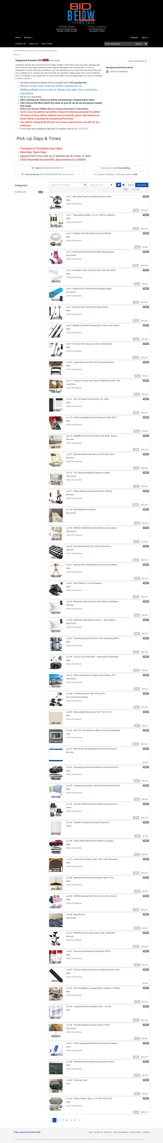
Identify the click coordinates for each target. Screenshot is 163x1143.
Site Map (146, 1132)
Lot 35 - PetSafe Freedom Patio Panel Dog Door (87, 822)
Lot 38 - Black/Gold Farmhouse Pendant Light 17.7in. (90, 877)
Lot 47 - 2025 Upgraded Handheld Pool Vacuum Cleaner (91, 1043)
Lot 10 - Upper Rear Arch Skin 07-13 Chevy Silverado (90, 362)
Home (18, 37)
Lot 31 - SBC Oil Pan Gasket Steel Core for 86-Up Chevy (91, 749)
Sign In (145, 37)
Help (90, 1132)
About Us (33, 43)
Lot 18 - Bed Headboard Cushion (81, 509)
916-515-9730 (81, 128)
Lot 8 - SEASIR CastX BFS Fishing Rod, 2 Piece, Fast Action (93, 325)
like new (70, 439)
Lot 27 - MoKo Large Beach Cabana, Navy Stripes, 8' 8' (91, 675)
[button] (52, 202)
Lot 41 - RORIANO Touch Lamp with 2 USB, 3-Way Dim (90, 933)
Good (68, 807)
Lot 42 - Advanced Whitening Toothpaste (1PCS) (88, 951)
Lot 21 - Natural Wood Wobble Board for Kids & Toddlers (91, 564)
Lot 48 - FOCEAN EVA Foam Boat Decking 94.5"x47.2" (90, 1061)
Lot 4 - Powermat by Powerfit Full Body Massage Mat (90, 252)
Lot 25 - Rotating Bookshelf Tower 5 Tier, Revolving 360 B (92, 638)
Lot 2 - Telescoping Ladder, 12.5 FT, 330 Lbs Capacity (90, 215)
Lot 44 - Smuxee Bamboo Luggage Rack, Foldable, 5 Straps (93, 988)
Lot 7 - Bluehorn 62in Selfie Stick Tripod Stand (87, 307)
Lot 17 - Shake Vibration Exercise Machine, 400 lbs (89, 491)
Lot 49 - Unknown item (76, 1080)
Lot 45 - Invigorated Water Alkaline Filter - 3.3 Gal (88, 1006)
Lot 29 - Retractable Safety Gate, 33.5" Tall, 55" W (88, 712)
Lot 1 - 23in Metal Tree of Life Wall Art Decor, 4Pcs (89, 196)
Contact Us (20, 43)
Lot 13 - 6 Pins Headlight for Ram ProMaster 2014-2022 (91, 417)
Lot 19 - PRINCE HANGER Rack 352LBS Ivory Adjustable (91, 528)
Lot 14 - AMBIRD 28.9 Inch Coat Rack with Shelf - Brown (91, 436)
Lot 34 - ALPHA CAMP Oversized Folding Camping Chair (91, 804)
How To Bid (47, 43)
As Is (68, 1047)
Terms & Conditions (119, 71)
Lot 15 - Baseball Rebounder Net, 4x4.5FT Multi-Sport (90, 454)
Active (131, 185)
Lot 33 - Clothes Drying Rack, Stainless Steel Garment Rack (93, 785)
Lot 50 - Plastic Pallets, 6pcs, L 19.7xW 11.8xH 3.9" (89, 1098)
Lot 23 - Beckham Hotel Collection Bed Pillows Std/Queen (92, 601)
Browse (28, 37)
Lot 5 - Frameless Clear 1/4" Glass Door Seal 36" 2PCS (90, 270)
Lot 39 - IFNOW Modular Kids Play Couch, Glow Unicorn (91, 896)
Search (139, 44)
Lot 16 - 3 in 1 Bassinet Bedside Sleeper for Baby (88, 472)
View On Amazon (74, 203)
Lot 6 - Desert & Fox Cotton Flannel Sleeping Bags (89, 288)
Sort (126, 189)
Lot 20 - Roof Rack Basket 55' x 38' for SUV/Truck (88, 546)
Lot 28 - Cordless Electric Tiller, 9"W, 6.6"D (85, 693)
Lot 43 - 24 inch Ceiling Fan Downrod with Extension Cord (92, 969)
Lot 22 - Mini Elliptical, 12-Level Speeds (84, 583)
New (68, 200)
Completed (142, 185)
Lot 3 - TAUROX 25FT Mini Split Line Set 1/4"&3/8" (88, 233)
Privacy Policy (135, 1132)
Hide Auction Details (137, 61)
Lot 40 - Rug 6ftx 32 (75, 914)
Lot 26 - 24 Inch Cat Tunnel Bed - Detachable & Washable (92, 657)
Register (134, 37)
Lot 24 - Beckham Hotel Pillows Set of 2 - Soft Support (91, 620)
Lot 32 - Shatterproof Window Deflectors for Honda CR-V (92, 767)
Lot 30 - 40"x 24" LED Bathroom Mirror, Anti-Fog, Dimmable (93, 730)
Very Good (71, 255)
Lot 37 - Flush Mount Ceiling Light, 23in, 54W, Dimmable (92, 859)
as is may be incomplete (77, 697)
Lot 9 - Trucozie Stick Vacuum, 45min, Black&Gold (89, 344)
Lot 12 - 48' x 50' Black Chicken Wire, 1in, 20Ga (87, 399)
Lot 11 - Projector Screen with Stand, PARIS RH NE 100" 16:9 (93, 380)
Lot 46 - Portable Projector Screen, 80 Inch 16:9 (88, 1025)
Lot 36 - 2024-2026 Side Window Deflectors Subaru (90, 841)
